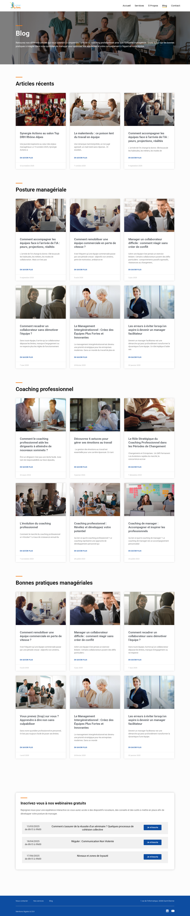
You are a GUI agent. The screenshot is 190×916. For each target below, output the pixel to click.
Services (139, 5)
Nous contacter (22, 901)
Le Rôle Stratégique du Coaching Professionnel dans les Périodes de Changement (147, 442)
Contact (175, 5)
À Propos (153, 5)
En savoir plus (26, 158)
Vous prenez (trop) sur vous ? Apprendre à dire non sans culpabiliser (39, 720)
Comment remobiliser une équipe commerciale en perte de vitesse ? (95, 243)
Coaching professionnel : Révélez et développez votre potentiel (92, 527)
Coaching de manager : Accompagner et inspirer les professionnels (146, 527)
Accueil (127, 5)
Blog (164, 5)
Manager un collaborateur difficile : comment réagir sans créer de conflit (148, 243)
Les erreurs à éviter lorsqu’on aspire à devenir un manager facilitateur (147, 329)
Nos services (38, 901)
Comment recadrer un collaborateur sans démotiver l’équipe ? (39, 329)
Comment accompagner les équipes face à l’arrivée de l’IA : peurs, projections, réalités (148, 137)
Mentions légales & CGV (25, 911)
